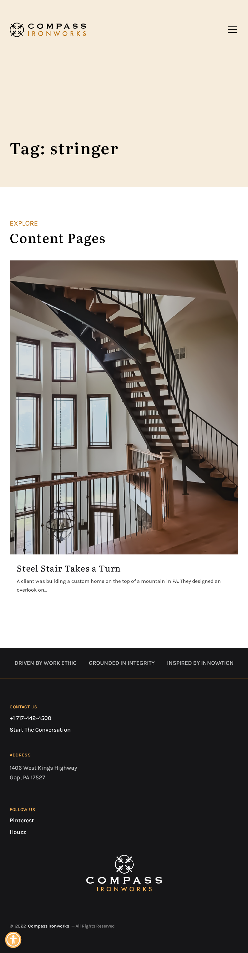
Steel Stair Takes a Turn (69, 568)
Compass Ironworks (48, 926)
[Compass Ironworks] (48, 30)
